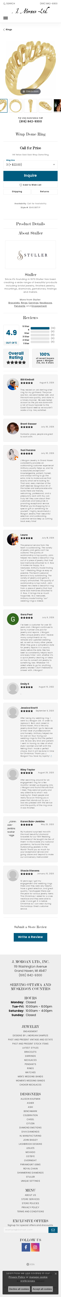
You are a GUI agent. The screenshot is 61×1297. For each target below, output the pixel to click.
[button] (9, 4)
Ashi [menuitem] (30, 1107)
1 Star (26, 344)
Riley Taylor (28, 770)
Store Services (30, 1199)
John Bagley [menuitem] (30, 1140)
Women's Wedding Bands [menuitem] (30, 1081)
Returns (44, 192)
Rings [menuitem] (30, 1069)
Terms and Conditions (30, 1212)
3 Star (26, 337)
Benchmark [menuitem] (30, 1111)
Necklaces (46, 303)
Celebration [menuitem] (30, 1115)
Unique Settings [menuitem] (30, 1181)
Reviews (30, 318)
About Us (30, 1195)
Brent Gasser (29, 424)
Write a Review (30, 937)
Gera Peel (26, 615)
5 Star (26, 327)
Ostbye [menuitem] (30, 1157)
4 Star (26, 331)
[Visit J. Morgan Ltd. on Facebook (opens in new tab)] (26, 1247)
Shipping (17, 192)
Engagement (39, 306)
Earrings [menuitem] (30, 1056)
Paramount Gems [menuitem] (30, 1165)
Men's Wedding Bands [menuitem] (30, 1077)
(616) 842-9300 (30, 121)
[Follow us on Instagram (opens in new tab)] (35, 1247)
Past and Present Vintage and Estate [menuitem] (30, 1040)
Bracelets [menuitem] (30, 1052)
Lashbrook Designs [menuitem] (30, 1144)
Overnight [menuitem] (30, 1161)
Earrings (33, 303)
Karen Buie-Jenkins (33, 822)
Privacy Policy (30, 1208)
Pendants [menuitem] (30, 1064)
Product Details (30, 224)
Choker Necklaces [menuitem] (31, 1085)
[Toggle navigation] (5, 18)
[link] (48, 4)
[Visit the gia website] (30, 1264)
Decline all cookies (19, 1289)
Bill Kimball (27, 380)
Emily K (25, 684)
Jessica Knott (29, 708)
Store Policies (30, 1204)
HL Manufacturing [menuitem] (31, 1136)
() (53, 328)
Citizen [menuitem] (30, 1124)
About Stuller (30, 233)
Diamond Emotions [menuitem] (30, 1128)
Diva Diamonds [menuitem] (30, 1132)
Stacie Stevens (30, 871)
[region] (30, 68)
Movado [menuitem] (30, 1152)
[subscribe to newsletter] (53, 1230)
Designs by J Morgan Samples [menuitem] (30, 1036)
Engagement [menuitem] (30, 1032)
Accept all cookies (42, 1289)
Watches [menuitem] (30, 1073)
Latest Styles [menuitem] (30, 1048)
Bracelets (14, 303)
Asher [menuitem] (30, 1103)
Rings (9, 30)
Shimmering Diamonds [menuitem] (30, 1173)
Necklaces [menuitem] (30, 1060)
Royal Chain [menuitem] (30, 1169)
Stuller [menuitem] (30, 1177)
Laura (24, 535)
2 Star (26, 340)
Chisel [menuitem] (30, 1120)
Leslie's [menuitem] (30, 1148)
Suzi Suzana (28, 450)
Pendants (19, 306)
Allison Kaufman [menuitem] (30, 1099)
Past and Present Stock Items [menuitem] (30, 1044)
